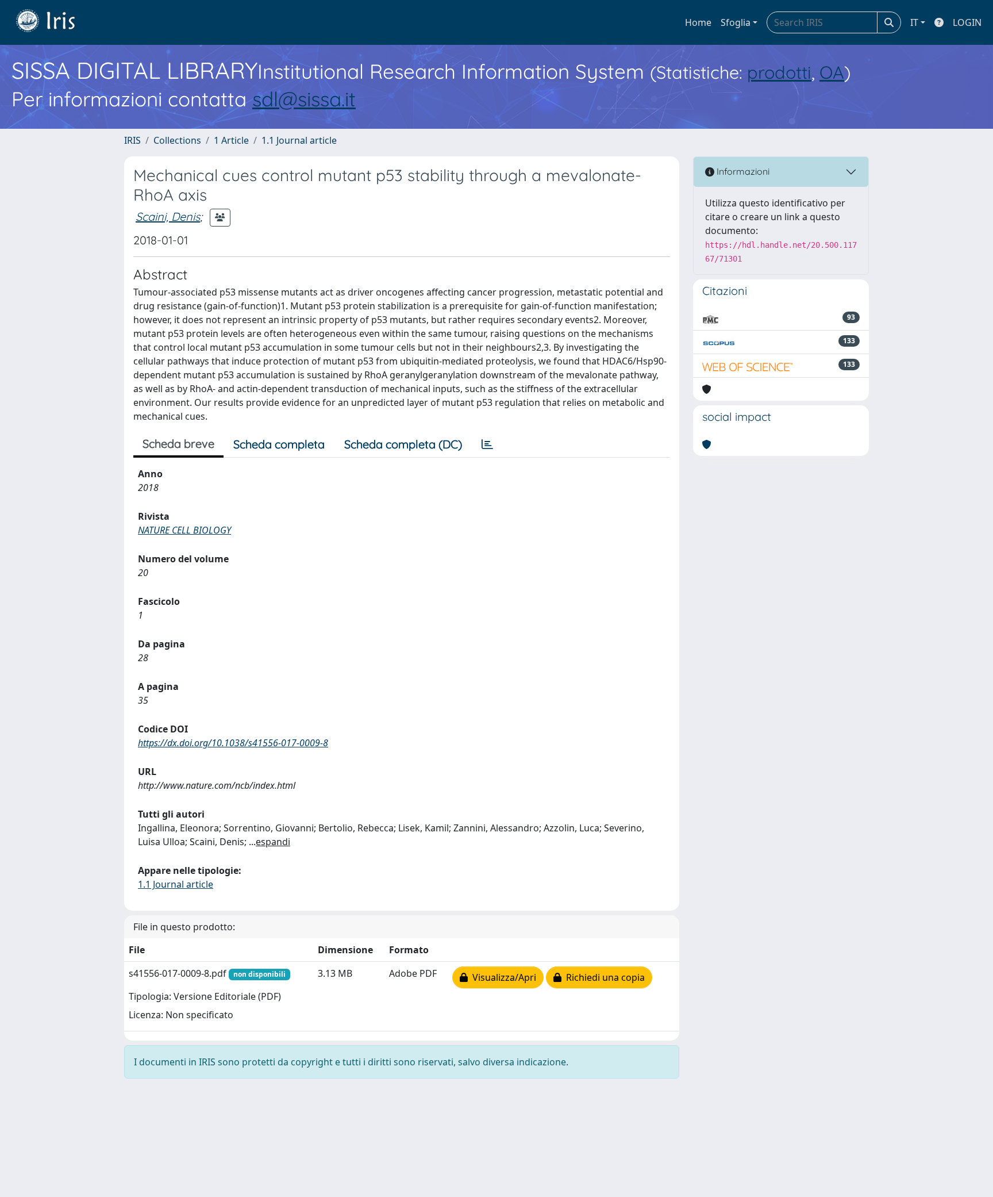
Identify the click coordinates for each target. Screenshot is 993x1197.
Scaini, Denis (168, 216)
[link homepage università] (54, 22)
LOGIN (967, 22)
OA (831, 72)
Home (698, 22)
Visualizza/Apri (502, 977)
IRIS (132, 140)
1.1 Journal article (299, 140)
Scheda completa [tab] (279, 444)
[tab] (487, 444)
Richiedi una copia (603, 977)
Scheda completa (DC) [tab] (403, 444)
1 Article (231, 140)
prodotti (779, 72)
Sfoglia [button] (735, 22)
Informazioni (741, 171)
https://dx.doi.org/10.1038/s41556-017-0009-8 (233, 742)
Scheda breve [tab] (178, 443)
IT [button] (914, 22)
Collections (177, 140)
